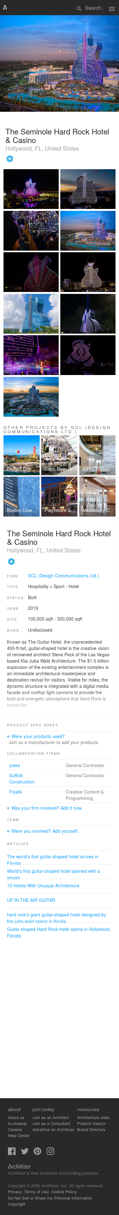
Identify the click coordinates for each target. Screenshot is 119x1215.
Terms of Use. (37, 1191)
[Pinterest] (37, 1153)
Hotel (74, 586)
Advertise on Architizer (53, 1129)
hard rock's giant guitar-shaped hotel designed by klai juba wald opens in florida (56, 917)
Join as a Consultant (51, 1123)
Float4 (15, 792)
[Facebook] (12, 1153)
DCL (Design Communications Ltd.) (63, 575)
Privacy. (15, 1191)
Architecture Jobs (93, 1117)
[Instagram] (50, 1153)
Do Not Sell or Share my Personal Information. (50, 1198)
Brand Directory (91, 1129)
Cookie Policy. (64, 1191)
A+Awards (17, 1123)
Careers (15, 1129)
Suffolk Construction (22, 778)
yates (14, 765)
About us (16, 1117)
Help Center (19, 1135)
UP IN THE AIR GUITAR (31, 900)
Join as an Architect (50, 1117)
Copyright (16, 1204)
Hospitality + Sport (46, 586)
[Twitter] (25, 1153)
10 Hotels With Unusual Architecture (43, 885)
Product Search (91, 1123)
